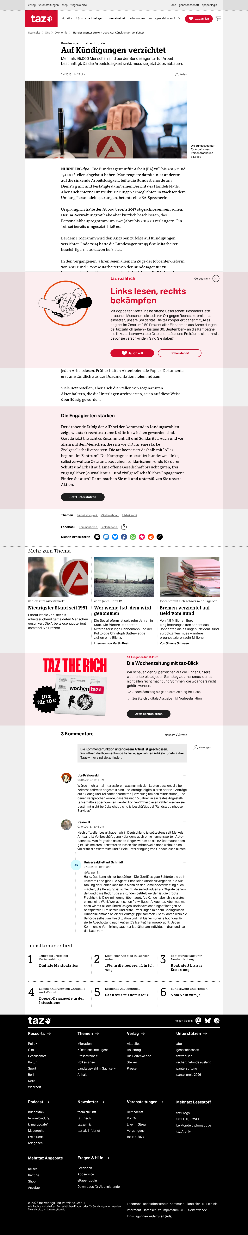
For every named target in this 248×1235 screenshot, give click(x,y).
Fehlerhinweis (109, 527)
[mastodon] (198, 1022)
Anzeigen (34, 1188)
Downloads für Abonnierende (99, 1187)
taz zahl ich (184, 1056)
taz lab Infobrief (89, 1131)
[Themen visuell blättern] (179, 18)
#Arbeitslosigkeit (87, 515)
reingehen (35, 1143)
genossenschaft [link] (189, 5)
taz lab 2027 (135, 1137)
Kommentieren (88, 527)
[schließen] (216, 278)
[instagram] (217, 1022)
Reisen (33, 1169)
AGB (183, 1210)
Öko (47, 32)
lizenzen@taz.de (56, 1209)
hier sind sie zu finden (106, 758)
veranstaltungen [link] (49, 5)
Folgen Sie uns (184, 1020)
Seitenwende (197, 1210)
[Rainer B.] (66, 824)
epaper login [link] (209, 5)
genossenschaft (187, 1050)
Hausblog (134, 1050)
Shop (32, 1181)
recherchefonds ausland (193, 1062)
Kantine (33, 1175)
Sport (32, 1068)
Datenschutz (152, 1210)
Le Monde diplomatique (193, 1125)
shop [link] (65, 5)
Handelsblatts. (167, 186)
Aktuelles (133, 1044)
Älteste (182, 735)
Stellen (132, 1062)
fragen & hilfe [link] (79, 5)
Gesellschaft (37, 1056)
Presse (132, 1068)
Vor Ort (132, 1118)
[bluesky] (208, 1022)
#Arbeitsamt (129, 515)
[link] (67, 18)
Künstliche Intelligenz (93, 1050)
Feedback (85, 1168)
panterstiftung (186, 1068)
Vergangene (136, 1131)
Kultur (32, 1062)
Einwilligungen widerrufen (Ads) (149, 1216)
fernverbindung (39, 1118)
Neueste (170, 735)
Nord (31, 1081)
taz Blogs (183, 1113)
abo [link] (173, 5)
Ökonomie (61, 32)
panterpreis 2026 (188, 1075)
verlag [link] (32, 5)
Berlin (32, 1075)
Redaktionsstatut (156, 1204)
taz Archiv (183, 1132)
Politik (32, 1044)
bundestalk (36, 1112)
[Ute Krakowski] (66, 778)
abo (179, 1044)
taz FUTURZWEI (187, 1119)
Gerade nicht (202, 278)
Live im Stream (137, 1124)
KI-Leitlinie (210, 1204)
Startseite (34, 32)
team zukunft (87, 1112)
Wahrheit (34, 1087)
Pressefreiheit (87, 1056)
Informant (134, 1210)
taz (39, 1021)
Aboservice (86, 1174)
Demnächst (135, 1112)
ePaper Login (87, 1180)
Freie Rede (36, 1137)
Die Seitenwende (139, 1056)
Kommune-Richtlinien (186, 1204)
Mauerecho (36, 1131)
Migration (85, 1044)
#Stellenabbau (110, 515)
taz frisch (84, 1118)
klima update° (38, 1124)
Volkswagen (86, 1062)
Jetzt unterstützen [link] (83, 497)
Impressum (171, 1210)
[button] (218, 18)
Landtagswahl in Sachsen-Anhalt (96, 1071)
